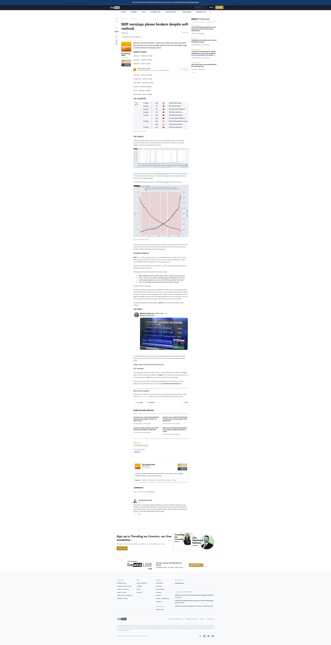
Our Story (159, 586)
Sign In (211, 7)
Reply (139, 514)
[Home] (115, 7)
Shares (134, 12)
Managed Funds (121, 583)
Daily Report (134, 19)
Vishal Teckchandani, (196, 44)
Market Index (160, 609)
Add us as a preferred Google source (132, 36)
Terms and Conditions (191, 619)
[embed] (116, 34)
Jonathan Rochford (145, 500)
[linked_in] (116, 43)
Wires (127, 19)
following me (145, 396)
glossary (139, 586)
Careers (158, 595)
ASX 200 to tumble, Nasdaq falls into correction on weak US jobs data (146, 429)
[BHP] (141, 452)
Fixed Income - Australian (124, 595)
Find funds (186, 12)
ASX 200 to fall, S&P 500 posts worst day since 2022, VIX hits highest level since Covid (175, 419)
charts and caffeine (141, 445)
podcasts (139, 592)
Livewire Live (155, 12)
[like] (116, 21)
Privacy (202, 619)
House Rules (210, 619)
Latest (123, 12)
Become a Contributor (162, 598)
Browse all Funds (122, 598)
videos (138, 589)
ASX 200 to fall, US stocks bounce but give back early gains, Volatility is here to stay (146, 419)
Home (122, 19)
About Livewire (160, 589)
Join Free (219, 7)
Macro (174, 480)
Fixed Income (152, 480)
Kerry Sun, (193, 33)
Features (158, 592)
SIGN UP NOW (122, 548)
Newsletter (201, 12)
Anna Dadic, (194, 69)
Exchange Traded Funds (124, 586)
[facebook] (116, 41)
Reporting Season (195, 25)
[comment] (116, 27)
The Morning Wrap (148, 464)
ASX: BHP (140, 257)
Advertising (159, 583)
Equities (144, 480)
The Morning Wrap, (137, 423)
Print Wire (186, 32)
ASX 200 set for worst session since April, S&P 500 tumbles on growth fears (175, 429)
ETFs (143, 12)
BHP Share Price (179, 583)
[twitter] (116, 39)
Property (168, 480)
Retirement (194, 38)
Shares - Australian (123, 589)
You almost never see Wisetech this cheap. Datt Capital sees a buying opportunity (203, 29)
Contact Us (159, 601)
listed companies (141, 583)
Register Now (195, 565)
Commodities (160, 480)
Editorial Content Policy (176, 619)
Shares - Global (121, 592)
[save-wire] (187, 19)
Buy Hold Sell (171, 12)
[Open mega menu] (210, 12)
